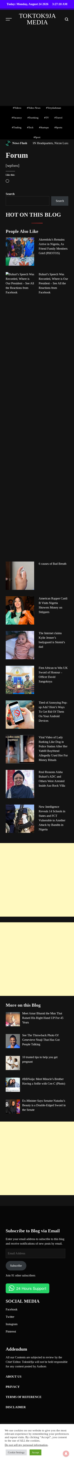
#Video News (33, 107)
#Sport (37, 137)
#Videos (17, 107)
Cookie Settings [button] (16, 1452)
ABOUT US (13, 1376)
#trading (16, 127)
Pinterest (11, 1331)
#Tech (30, 127)
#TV (46, 117)
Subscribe (16, 1265)
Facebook (11, 1309)
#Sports (58, 127)
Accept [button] (35, 1452)
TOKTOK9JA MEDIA (37, 19)
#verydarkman (53, 107)
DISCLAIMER (16, 1407)
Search (10, 193)
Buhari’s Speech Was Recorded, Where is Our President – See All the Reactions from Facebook (53, 283)
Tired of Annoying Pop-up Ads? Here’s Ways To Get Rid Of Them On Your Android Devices (53, 711)
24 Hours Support (31, 1288)
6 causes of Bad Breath (52, 563)
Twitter (10, 1316)
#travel (58, 117)
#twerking (33, 117)
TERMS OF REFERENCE (24, 1397)
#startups (44, 127)
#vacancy (17, 117)
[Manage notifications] (66, 1454)
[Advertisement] (37, 67)
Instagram (11, 1324)
